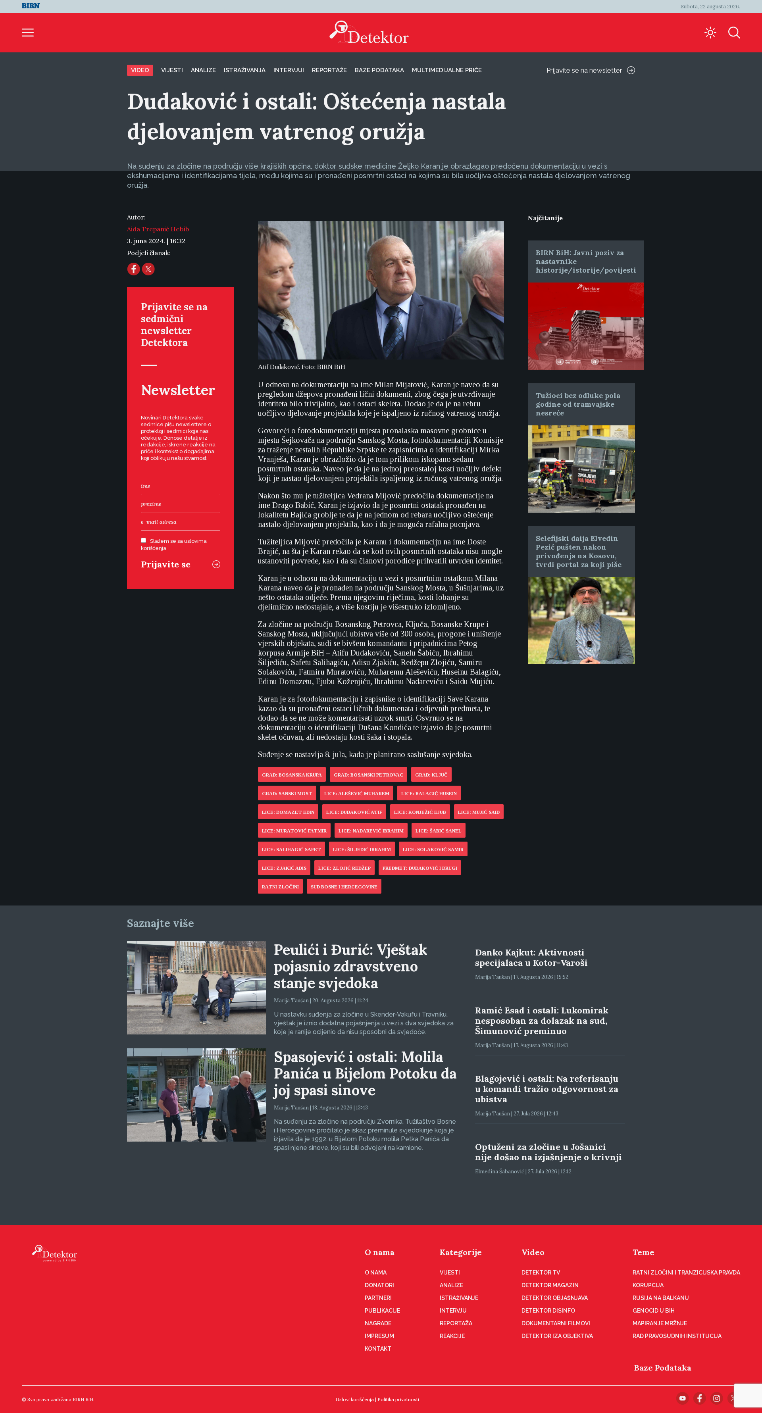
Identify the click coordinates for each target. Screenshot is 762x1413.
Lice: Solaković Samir (433, 849)
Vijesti (172, 70)
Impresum (379, 1336)
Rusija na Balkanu (661, 1298)
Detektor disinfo (548, 1310)
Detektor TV (540, 1272)
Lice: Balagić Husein (429, 793)
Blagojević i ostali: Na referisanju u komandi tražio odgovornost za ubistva (546, 1089)
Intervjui (288, 70)
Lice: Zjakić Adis (284, 868)
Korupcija (648, 1285)
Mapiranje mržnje (660, 1323)
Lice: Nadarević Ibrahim (371, 831)
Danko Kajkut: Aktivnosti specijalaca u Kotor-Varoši (531, 957)
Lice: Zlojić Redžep (344, 868)
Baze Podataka (662, 1368)
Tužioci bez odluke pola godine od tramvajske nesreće (578, 404)
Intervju (453, 1310)
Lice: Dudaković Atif (354, 812)
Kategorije (461, 1252)
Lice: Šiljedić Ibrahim (362, 849)
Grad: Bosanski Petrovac (368, 775)
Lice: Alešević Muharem (356, 793)
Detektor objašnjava (554, 1298)
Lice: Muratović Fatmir (294, 831)
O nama (379, 1252)
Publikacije (382, 1310)
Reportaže (329, 70)
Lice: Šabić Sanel (439, 831)
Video (140, 70)
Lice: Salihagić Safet (291, 849)
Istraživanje (459, 1298)
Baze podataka (379, 70)
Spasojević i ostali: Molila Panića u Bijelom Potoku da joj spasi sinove (365, 1073)
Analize (203, 70)
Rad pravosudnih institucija (677, 1336)
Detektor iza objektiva (557, 1336)
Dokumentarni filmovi (555, 1323)
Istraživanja (245, 70)
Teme (643, 1252)
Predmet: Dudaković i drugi (420, 868)
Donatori (379, 1285)
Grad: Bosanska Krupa (292, 775)
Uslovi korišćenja (355, 1399)
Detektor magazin (550, 1285)
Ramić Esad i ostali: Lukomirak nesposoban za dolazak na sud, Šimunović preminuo (541, 1020)
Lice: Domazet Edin (288, 812)
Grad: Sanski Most (287, 793)
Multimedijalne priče (447, 70)
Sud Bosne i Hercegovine (344, 887)
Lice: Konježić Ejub (420, 812)
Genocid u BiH (654, 1310)
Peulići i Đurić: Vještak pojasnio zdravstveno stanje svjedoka (350, 966)
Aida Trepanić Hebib (158, 229)
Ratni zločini (280, 887)
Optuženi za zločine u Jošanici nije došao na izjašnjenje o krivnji (548, 1152)
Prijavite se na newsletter (584, 70)
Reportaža (456, 1323)
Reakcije (452, 1336)
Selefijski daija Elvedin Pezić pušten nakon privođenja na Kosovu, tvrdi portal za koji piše (579, 551)
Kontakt (378, 1349)
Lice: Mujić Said (479, 812)
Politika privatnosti (398, 1399)
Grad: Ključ (431, 775)
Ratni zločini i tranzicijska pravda (686, 1272)
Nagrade (378, 1323)
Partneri (378, 1298)
